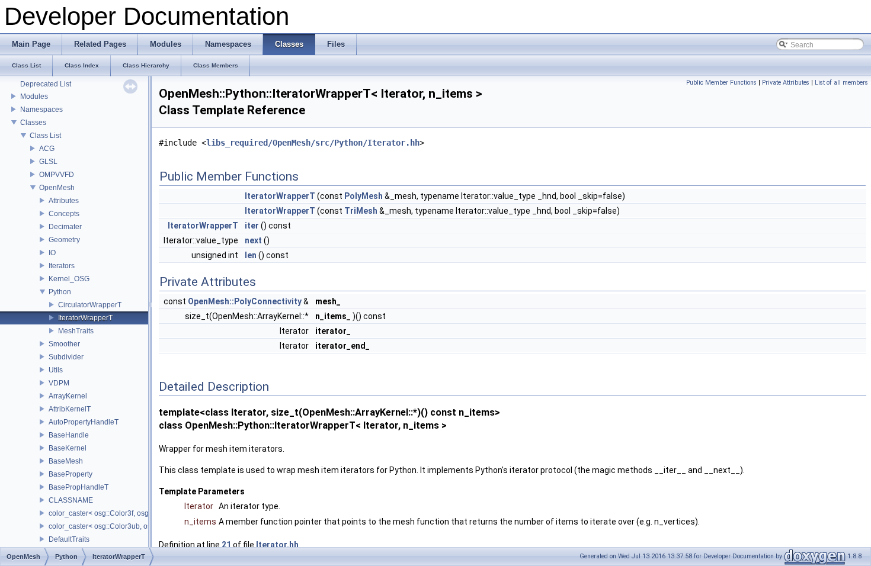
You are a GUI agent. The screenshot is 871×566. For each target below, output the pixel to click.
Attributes (64, 201)
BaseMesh (66, 461)
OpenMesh (57, 188)
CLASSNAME (71, 500)
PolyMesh (363, 196)
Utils (56, 370)
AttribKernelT (70, 409)
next (253, 240)
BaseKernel (68, 448)
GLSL (48, 161)
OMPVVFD (56, 175)
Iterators (62, 266)
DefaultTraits (69, 539)
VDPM (59, 383)
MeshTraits (76, 331)
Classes (33, 122)
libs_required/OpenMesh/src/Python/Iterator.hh (313, 142)
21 (226, 544)
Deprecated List (45, 84)
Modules (34, 96)
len (251, 255)
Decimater (65, 227)
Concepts (64, 214)
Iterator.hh (277, 544)
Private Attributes (785, 82)
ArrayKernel (68, 396)
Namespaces (41, 109)
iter (252, 225)
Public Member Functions (721, 82)
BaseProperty (70, 474)
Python (60, 292)
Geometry (64, 240)
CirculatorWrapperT (89, 305)
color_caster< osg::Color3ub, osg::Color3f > (118, 526)
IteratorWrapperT (85, 318)
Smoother (64, 344)
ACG (47, 148)
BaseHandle (69, 435)
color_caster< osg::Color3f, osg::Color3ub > (118, 513)
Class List (45, 135)
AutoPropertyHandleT (84, 422)
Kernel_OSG (69, 279)
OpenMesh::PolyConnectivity (245, 301)
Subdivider (66, 357)
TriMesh (360, 211)
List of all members (841, 82)
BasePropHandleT (78, 487)
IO (52, 253)
